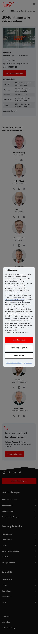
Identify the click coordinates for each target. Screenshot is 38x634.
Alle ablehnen (19, 355)
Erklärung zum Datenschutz (14, 300)
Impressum (28, 363)
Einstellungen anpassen (19, 348)
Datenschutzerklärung (14, 363)
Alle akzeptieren (19, 340)
